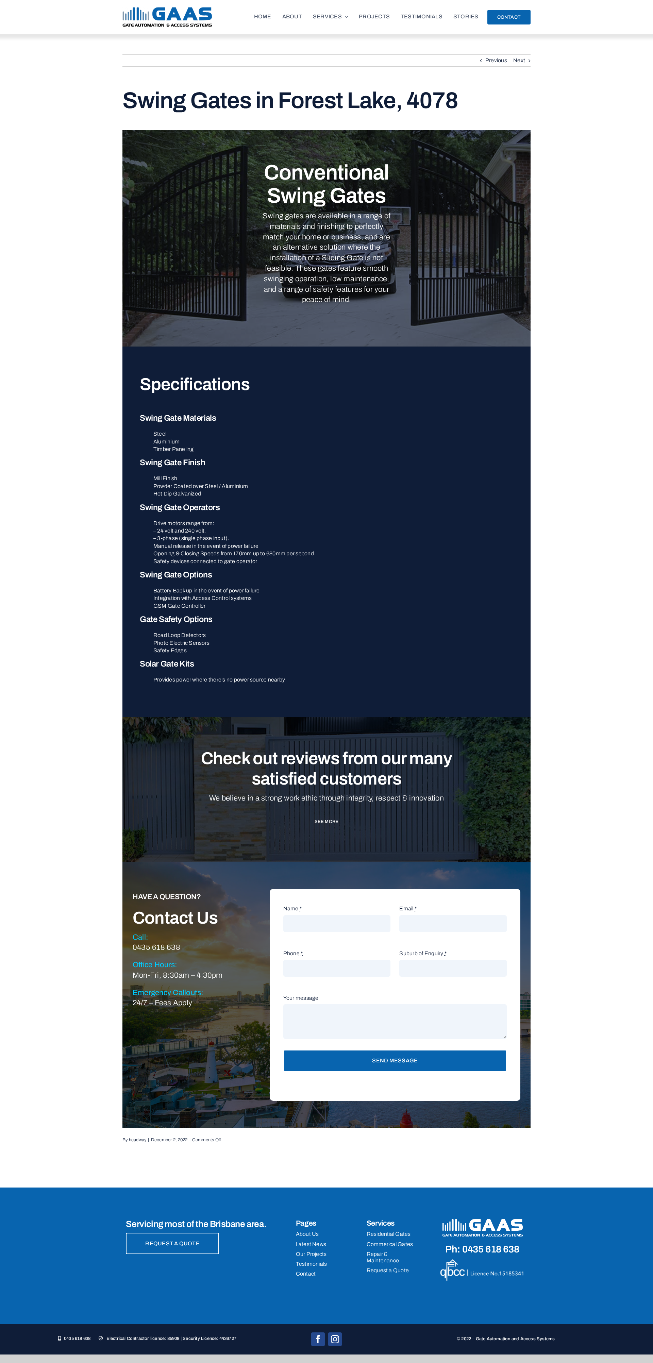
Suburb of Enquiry (423, 953)
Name (292, 908)
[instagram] (335, 1339)
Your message (301, 998)
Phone (293, 953)
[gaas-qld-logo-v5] (167, 10)
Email (408, 908)
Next (519, 60)
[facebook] (318, 1339)
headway (138, 1140)
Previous (496, 60)
